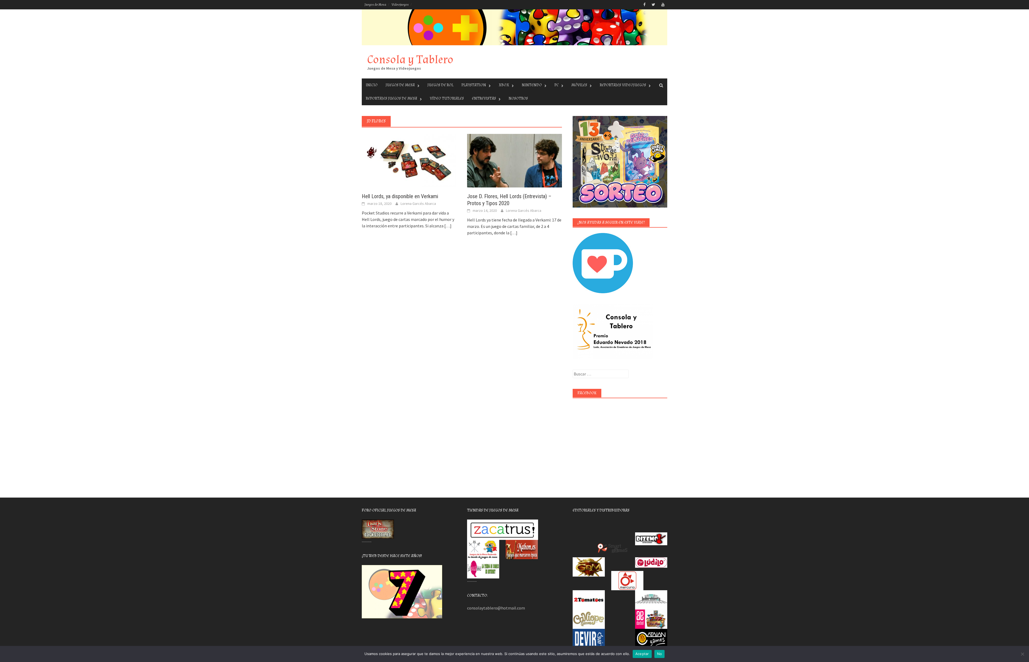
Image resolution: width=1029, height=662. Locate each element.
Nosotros (518, 98)
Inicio (372, 85)
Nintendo (532, 85)
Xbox (504, 85)
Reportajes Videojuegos (623, 85)
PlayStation (473, 85)
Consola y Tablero (410, 59)
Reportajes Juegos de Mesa (391, 98)
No (659, 654)
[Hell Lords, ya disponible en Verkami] (409, 160)
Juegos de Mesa (375, 5)
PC (556, 85)
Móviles (579, 85)
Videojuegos (400, 5)
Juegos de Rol (440, 85)
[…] (447, 225)
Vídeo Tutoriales (447, 98)
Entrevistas (484, 98)
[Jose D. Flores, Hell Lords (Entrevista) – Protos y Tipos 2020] (514, 160)
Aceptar (642, 654)
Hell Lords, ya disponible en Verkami (400, 196)
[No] (1022, 654)
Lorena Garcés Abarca (418, 203)
